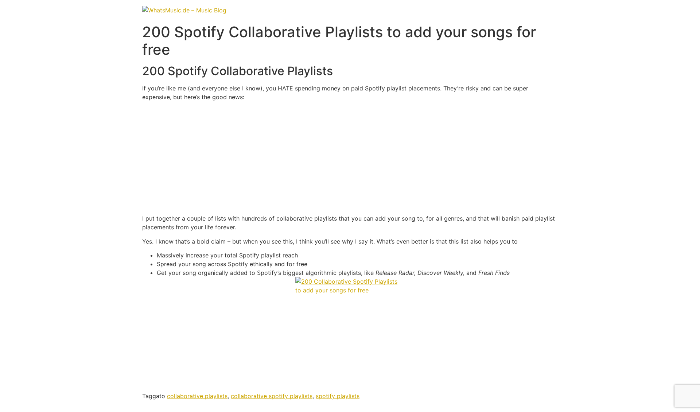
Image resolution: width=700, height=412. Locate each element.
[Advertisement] (350, 158)
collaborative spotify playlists (271, 396)
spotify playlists (337, 396)
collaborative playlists (197, 396)
